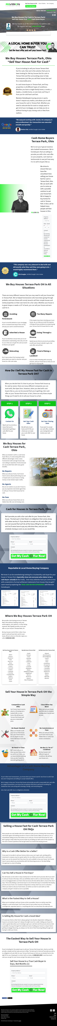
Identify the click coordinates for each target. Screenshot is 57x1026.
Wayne (47, 675)
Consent (46, 230)
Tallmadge (47, 666)
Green (28, 656)
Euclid (28, 653)
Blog (55, 1015)
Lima (29, 663)
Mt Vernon (28, 676)
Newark (47, 653)
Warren (47, 673)
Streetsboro (47, 663)
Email (48, 224)
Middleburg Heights (29, 671)
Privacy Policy (53, 1017)
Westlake (47, 676)
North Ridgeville (47, 656)
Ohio (27, 951)
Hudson (29, 660)
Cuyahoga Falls (10, 674)
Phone (45, 224)
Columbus (10, 673)
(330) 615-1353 (51, 11)
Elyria (10, 681)
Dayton (10, 676)
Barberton (10, 658)
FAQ (54, 12)
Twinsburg (46, 668)
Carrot (20, 1021)
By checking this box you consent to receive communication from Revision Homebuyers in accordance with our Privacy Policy (47, 243)
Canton (10, 666)
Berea (10, 663)
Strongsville (47, 665)
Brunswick (10, 664)
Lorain (28, 665)
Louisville (29, 666)
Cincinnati (10, 668)
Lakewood (28, 661)
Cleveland (10, 671)
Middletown (29, 673)
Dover (10, 679)
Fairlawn (29, 655)
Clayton (11, 669)
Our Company (50, 3)
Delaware (10, 678)
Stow (47, 661)
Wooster (47, 678)
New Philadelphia (29, 680)
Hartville (29, 658)
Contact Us (50, 12)
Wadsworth (47, 671)
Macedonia (28, 668)
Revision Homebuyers (23, 98)
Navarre (29, 678)
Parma (47, 658)
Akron (10, 654)
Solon (47, 660)
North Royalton (47, 655)
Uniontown (47, 670)
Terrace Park (18, 628)
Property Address (46, 217)
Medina (29, 670)
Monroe (29, 675)
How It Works (42, 3)
